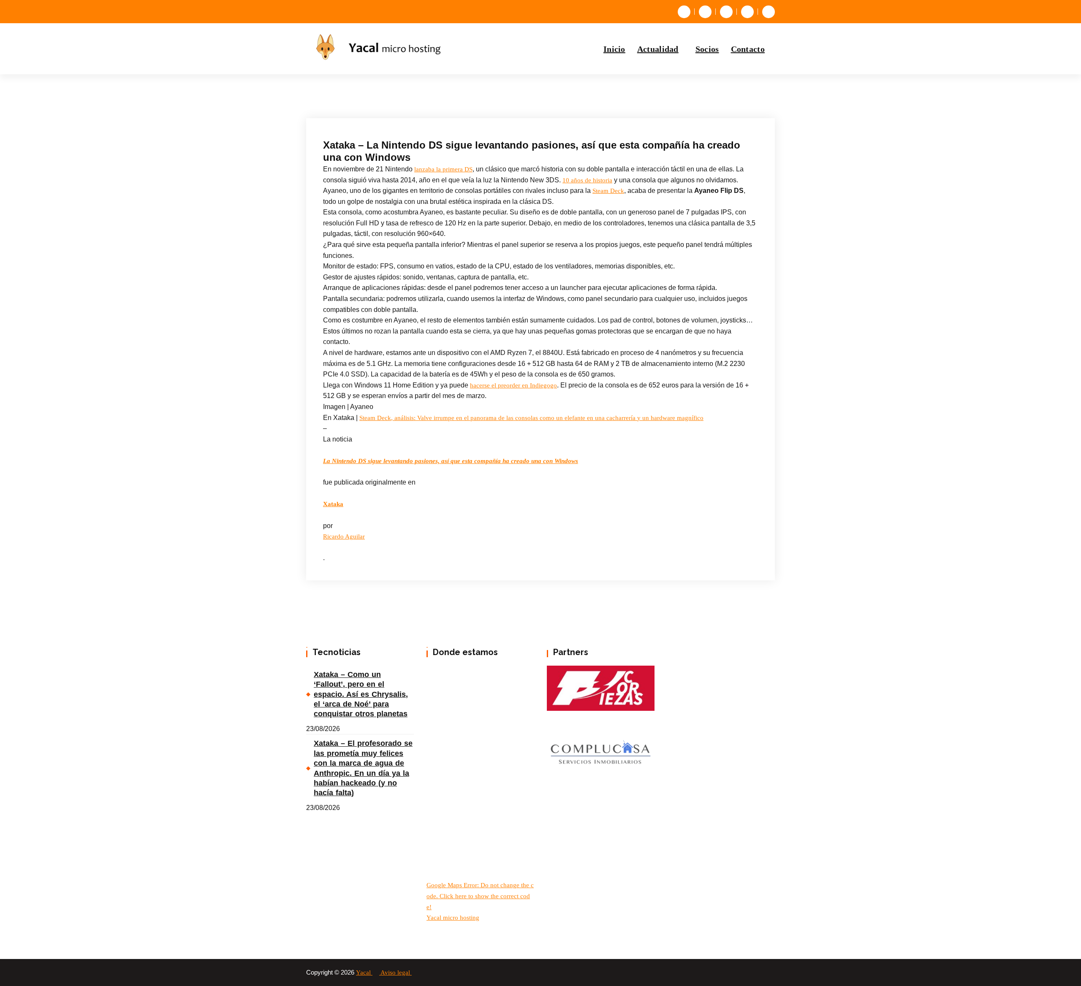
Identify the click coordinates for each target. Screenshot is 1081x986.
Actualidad (658, 49)
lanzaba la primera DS (443, 169)
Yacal (364, 972)
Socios (707, 49)
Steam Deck (608, 190)
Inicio (614, 49)
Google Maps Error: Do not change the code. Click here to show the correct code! (480, 896)
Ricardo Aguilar (344, 536)
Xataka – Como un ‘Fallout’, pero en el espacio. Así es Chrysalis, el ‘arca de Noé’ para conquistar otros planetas (361, 694)
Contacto (748, 49)
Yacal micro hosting (452, 917)
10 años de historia (587, 180)
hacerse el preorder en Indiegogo (513, 385)
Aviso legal (396, 972)
